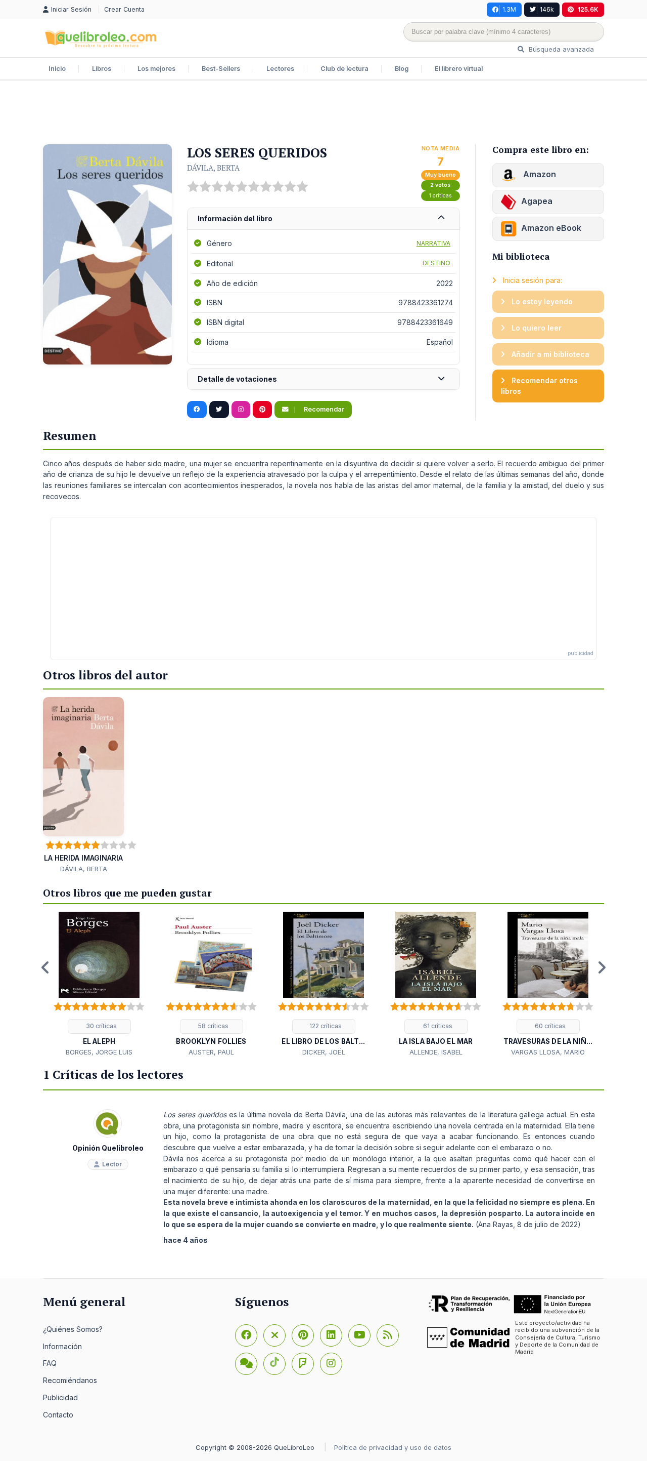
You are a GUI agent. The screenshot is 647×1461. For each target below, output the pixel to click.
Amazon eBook (551, 228)
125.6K (588, 9)
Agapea (536, 201)
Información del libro (235, 218)
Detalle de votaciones (237, 379)
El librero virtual (459, 68)
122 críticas (325, 1026)
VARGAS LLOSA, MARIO (548, 1052)
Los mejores (156, 68)
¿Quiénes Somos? (73, 1329)
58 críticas (212, 1026)
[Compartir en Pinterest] (262, 409)
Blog (401, 68)
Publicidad (60, 1397)
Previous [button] (45, 967)
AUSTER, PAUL (211, 1052)
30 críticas (100, 1026)
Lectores (280, 68)
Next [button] (601, 967)
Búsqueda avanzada (560, 49)
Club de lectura (344, 68)
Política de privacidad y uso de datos (392, 1447)
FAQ (50, 1363)
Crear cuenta (124, 9)
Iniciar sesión (72, 9)
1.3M (509, 9)
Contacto (58, 1414)
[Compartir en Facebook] (197, 409)
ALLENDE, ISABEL (436, 1052)
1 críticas (440, 195)
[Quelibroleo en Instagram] (241, 409)
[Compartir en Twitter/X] (219, 409)
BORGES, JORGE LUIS (99, 1052)
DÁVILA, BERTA (213, 168)
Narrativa (433, 243)
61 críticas (437, 1026)
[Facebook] (246, 1335)
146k (547, 9)
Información (62, 1346)
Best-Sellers (221, 68)
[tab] (323, 219)
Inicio (57, 68)
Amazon (538, 174)
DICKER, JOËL (323, 1052)
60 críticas (549, 1026)
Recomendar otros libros (539, 386)
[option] (99, 984)
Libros (101, 68)
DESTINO (436, 263)
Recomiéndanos (70, 1380)
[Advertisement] (323, 113)
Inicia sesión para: (531, 280)
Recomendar (323, 409)
